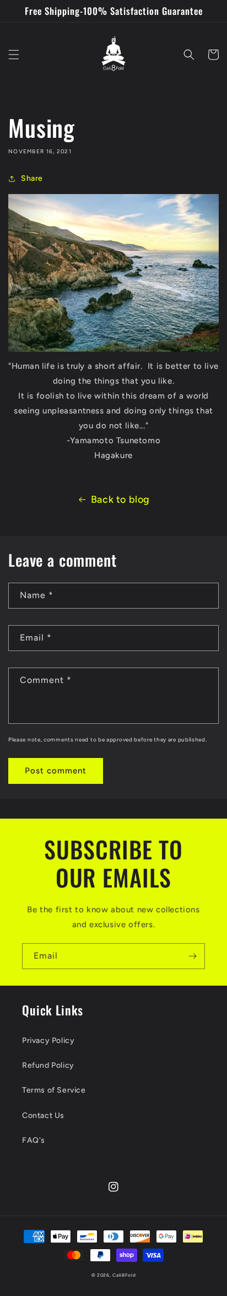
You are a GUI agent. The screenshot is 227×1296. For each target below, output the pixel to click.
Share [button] (32, 178)
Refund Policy (48, 1065)
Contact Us (43, 1115)
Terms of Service (54, 1090)
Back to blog (120, 499)
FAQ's (33, 1140)
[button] (14, 54)
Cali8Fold (124, 1275)
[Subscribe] (192, 956)
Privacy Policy (48, 1040)
